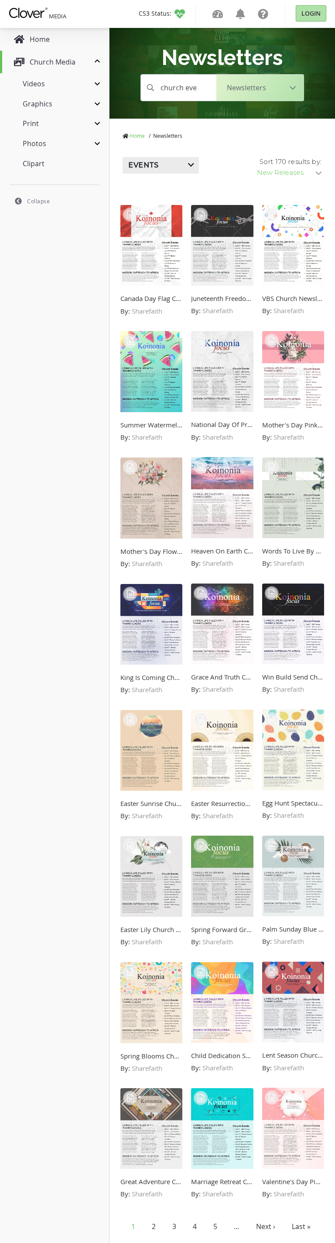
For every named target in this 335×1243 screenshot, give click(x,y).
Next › (265, 1226)
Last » (301, 1226)
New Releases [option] (280, 173)
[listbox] (290, 173)
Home (137, 135)
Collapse (38, 201)
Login (311, 13)
